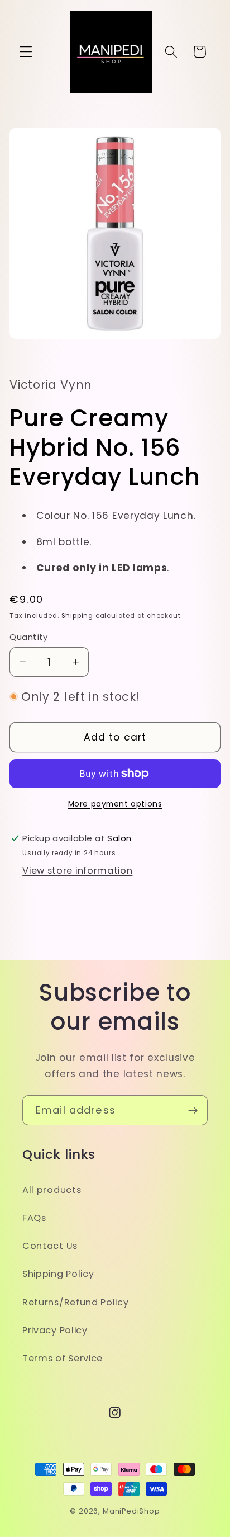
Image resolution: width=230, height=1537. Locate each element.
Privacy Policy (55, 1330)
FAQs (34, 1217)
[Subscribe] (193, 1110)
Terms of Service (62, 1358)
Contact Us (50, 1245)
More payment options (115, 804)
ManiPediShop (131, 1511)
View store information (77, 870)
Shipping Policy (58, 1273)
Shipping (77, 615)
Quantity (28, 637)
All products (51, 1190)
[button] (26, 51)
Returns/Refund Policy (75, 1302)
